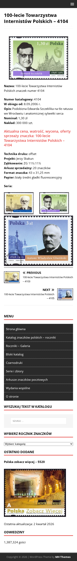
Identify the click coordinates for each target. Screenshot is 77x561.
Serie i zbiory (14, 371)
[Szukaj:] (39, 421)
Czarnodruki (14, 363)
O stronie (12, 396)
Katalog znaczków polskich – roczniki (31, 337)
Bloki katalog (14, 354)
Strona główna (15, 329)
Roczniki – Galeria (18, 346)
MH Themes (62, 557)
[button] (71, 4)
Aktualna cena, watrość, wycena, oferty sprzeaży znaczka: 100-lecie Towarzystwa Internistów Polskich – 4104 (37, 138)
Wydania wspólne (18, 388)
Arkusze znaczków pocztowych (27, 380)
